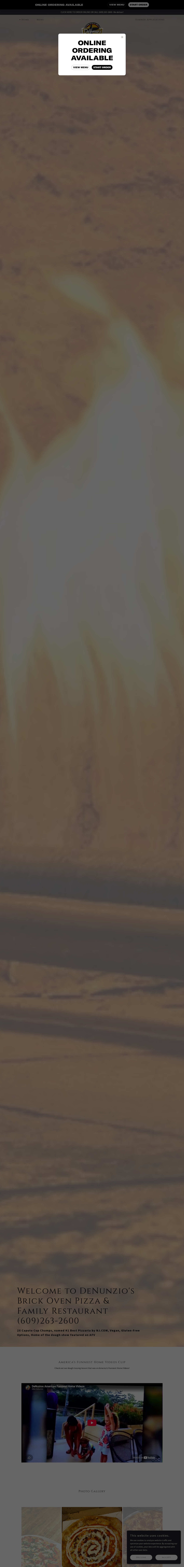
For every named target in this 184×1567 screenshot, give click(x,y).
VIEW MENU (80, 67)
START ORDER (102, 67)
